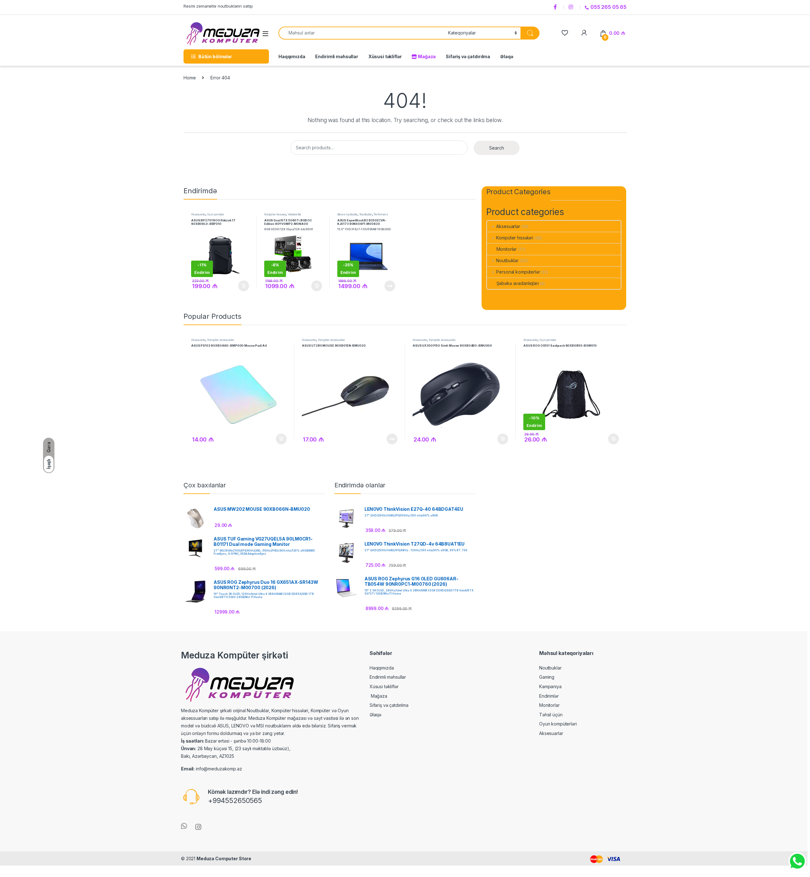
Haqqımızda (291, 56)
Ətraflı (389, 286)
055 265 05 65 (608, 7)
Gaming (546, 677)
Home (190, 77)
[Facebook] (556, 7)
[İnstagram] (572, 7)
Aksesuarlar (198, 214)
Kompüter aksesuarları (220, 340)
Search (496, 148)
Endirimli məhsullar (336, 56)
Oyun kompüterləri (558, 723)
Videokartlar (294, 214)
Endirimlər (549, 696)
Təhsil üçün (550, 714)
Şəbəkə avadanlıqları (517, 283)
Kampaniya (550, 686)
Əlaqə (506, 56)
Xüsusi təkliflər (385, 56)
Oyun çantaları (215, 214)
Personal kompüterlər (518, 272)
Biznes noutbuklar (347, 214)
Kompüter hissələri (275, 214)
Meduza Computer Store (223, 858)
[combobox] (361, 33)
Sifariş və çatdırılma (468, 56)
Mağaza (426, 56)
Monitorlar (506, 249)
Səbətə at (242, 286)
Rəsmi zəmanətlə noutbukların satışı (218, 6)
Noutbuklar (365, 214)
